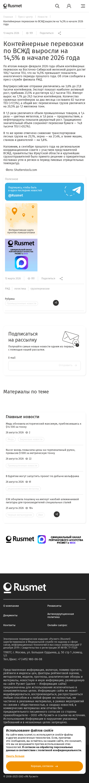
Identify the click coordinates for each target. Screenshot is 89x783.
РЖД (7, 288)
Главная (8, 16)
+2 (56, 514)
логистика (20, 288)
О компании (11, 605)
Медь (11, 439)
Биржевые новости (31, 439)
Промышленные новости (21, 303)
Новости (43, 16)
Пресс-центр (25, 16)
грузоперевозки (39, 288)
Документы (10, 615)
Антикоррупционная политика (60, 615)
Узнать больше (15, 756)
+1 (56, 302)
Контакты (9, 625)
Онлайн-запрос (57, 625)
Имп (40, 514)
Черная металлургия (20, 514)
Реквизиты (54, 605)
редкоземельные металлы (23, 488)
